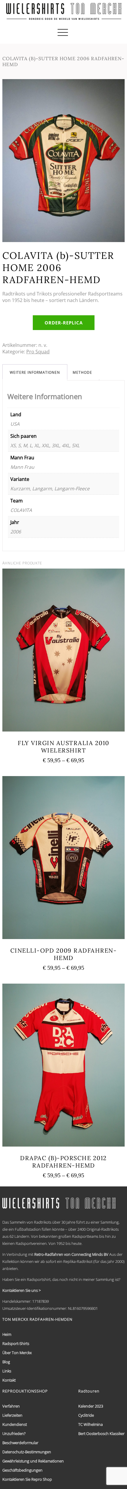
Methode (82, 372)
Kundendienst (14, 1424)
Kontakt (9, 1380)
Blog (6, 1361)
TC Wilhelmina (90, 1424)
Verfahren (11, 1406)
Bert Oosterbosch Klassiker (101, 1433)
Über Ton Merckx (17, 1352)
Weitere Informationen (35, 372)
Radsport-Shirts (15, 1343)
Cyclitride (86, 1415)
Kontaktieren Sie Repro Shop (27, 1479)
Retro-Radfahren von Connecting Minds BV (71, 1254)
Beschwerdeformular (20, 1442)
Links (6, 1371)
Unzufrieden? (13, 1433)
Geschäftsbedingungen (22, 1470)
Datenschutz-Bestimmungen (26, 1451)
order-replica (64, 323)
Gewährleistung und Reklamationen (33, 1461)
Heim (6, 1334)
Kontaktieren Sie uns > (21, 1290)
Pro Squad (38, 351)
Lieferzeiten (12, 1415)
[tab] (34, 372)
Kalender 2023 (90, 1406)
